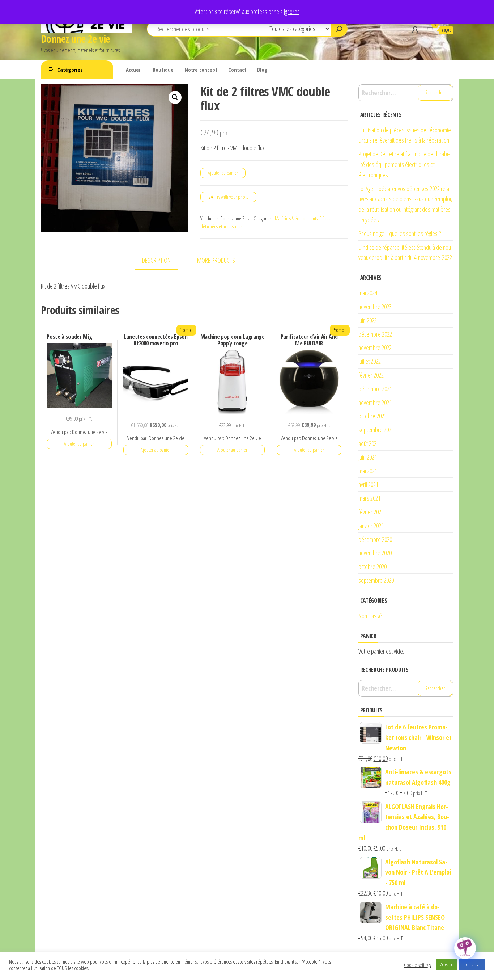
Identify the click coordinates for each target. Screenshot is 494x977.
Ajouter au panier (223, 172)
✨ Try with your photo (228, 196)
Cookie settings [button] (417, 964)
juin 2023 (367, 320)
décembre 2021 (375, 388)
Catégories (70, 69)
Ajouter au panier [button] (79, 443)
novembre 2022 (375, 347)
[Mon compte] (415, 29)
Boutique (163, 69)
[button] (175, 97)
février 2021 (371, 512)
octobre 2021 (372, 416)
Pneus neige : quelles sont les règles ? (399, 233)
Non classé (370, 615)
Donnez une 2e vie (75, 39)
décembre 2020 (375, 539)
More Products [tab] (216, 260)
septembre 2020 (376, 580)
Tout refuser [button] (472, 964)
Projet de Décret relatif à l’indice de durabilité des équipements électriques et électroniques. (404, 164)
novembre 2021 (375, 402)
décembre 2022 (375, 334)
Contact (237, 69)
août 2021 (368, 443)
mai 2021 (367, 471)
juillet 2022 (369, 361)
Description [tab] (156, 260)
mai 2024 (367, 293)
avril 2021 (368, 484)
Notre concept (200, 69)
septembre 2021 (376, 429)
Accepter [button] (446, 964)
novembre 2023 (375, 306)
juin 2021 (367, 457)
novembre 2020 (375, 552)
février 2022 (371, 375)
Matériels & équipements (296, 218)
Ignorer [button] (291, 11)
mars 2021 (369, 498)
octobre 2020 (372, 566)
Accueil (134, 69)
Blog (262, 69)
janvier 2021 (371, 525)
